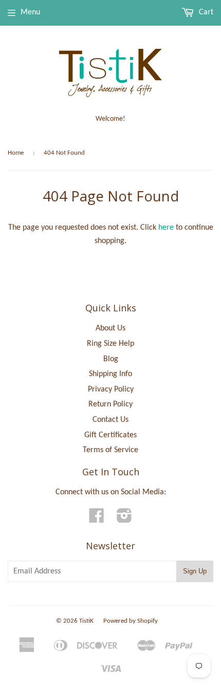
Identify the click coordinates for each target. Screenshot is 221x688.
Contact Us (110, 420)
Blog (110, 359)
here (166, 228)
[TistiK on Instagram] (124, 519)
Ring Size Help (110, 344)
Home (16, 153)
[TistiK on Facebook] (96, 519)
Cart (205, 12)
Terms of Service (110, 450)
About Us (110, 328)
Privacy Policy (111, 389)
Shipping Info (110, 374)
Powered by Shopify (130, 621)
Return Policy (110, 404)
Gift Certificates (110, 435)
